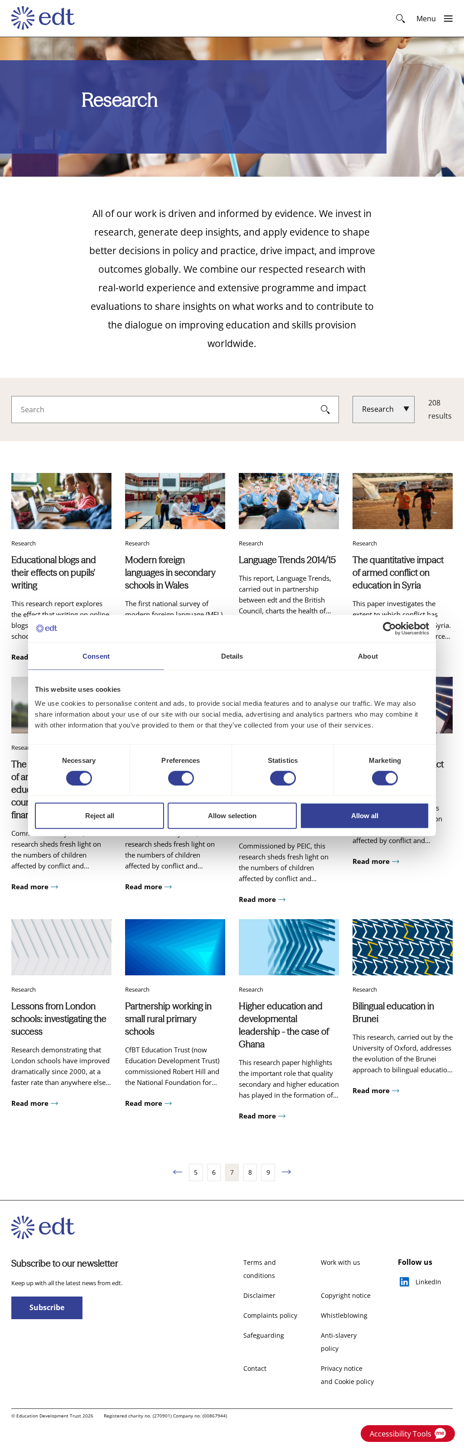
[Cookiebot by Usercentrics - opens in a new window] (389, 628)
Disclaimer (259, 1295)
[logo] (47, 18)
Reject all (99, 816)
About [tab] (368, 656)
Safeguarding (263, 1335)
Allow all (364, 816)
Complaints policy (270, 1315)
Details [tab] (232, 656)
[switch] (181, 778)
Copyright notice (346, 1295)
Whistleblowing (344, 1315)
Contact (254, 1368)
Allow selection (232, 816)
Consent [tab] (96, 656)
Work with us (340, 1262)
